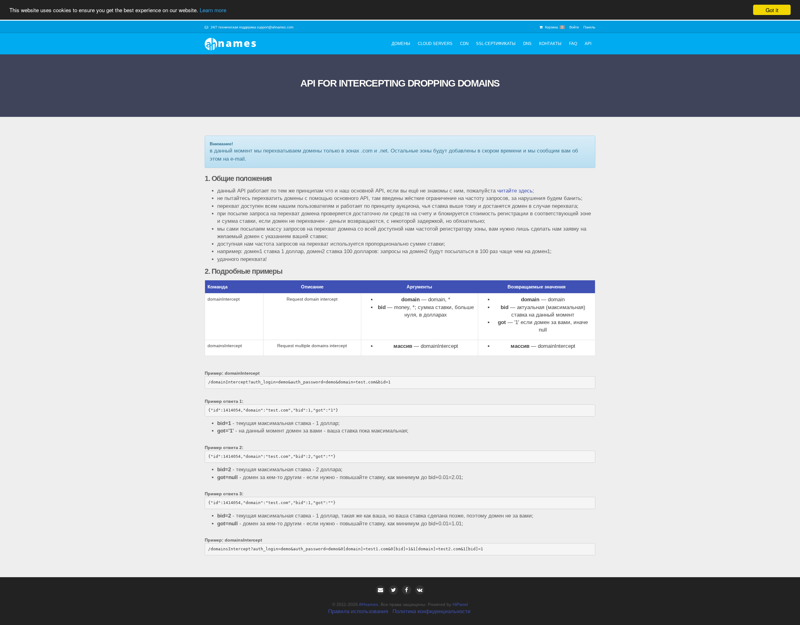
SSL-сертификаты (496, 43)
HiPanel (460, 604)
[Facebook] (406, 590)
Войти (574, 27)
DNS (527, 43)
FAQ (573, 43)
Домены (401, 43)
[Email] (380, 590)
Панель (589, 27)
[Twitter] (393, 590)
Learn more (213, 10)
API (588, 43)
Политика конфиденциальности (431, 611)
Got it (772, 10)
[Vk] (419, 590)
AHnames (368, 604)
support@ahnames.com (275, 27)
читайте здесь (514, 191)
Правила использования (358, 611)
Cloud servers (435, 43)
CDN (464, 43)
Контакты (550, 43)
